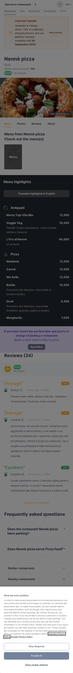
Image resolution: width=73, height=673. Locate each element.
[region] (36, 630)
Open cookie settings (36, 665)
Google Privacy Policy (22, 637)
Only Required (36, 646)
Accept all (36, 655)
